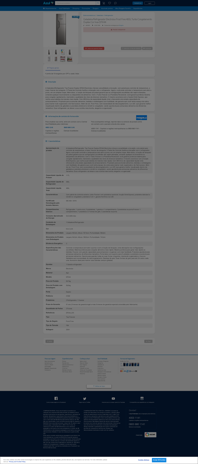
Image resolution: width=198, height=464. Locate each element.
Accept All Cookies (159, 460)
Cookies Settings (143, 460)
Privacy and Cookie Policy (17, 462)
